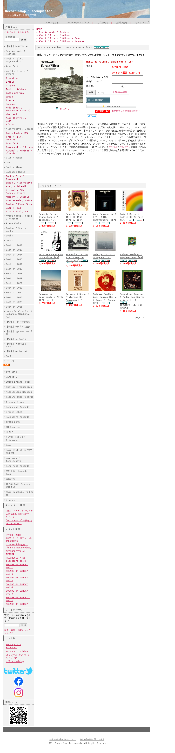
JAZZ (8, 162)
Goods (9, 240)
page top (140, 317)
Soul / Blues (14, 167)
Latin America (15, 93)
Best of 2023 (14, 297)
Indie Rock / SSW (17, 133)
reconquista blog (17, 651)
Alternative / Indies (19, 128)
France (10, 100)
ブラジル (113, 147)
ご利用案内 (102, 22)
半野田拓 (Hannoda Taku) (16, 472)
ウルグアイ (125, 147)
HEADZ (9, 432)
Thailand (11, 114)
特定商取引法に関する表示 (92, 739)
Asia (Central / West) (16, 119)
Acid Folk (12, 66)
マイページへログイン (78, 22)
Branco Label (14, 412)
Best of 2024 (14, 302)
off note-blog (15, 661)
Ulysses (11, 500)
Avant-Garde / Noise (19, 200)
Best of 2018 (14, 273)
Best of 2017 (14, 269)
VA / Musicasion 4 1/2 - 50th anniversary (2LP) (104, 217)
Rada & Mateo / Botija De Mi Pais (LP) (131, 217)
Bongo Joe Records (17, 407)
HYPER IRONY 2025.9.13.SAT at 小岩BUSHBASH (18, 538)
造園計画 (10, 479)
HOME (39, 29)
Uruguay (11, 85)
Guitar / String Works (16, 229)
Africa (10, 124)
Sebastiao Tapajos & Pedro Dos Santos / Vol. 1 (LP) (132, 297)
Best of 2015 (14, 259)
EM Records (13, 427)
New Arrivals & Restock (15, 52)
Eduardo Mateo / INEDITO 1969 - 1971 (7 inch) (76, 217)
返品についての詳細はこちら (126, 111)
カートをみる (52, 22)
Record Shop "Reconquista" (28, 11)
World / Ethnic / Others (17, 72)
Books (9, 235)
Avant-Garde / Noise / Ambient (19, 217)
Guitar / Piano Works (19, 204)
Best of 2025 (14, 306)
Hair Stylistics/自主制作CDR (19, 451)
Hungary (11, 104)
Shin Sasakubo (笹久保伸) (19, 493)
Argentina (12, 78)
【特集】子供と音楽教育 (18, 322)
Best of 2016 (14, 264)
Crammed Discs (15, 402)
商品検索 (10, 37)
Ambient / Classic (17, 196)
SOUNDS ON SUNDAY (17, 604)
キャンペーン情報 (15, 505)
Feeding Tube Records (19, 397)
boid (8, 445)
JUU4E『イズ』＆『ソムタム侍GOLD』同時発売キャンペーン (19, 314)
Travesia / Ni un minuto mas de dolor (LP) (77, 257)
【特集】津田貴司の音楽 (18, 326)
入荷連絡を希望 (120, 92)
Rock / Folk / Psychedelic (15, 60)
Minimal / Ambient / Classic (19, 152)
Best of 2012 (14, 245)
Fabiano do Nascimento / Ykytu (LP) (51, 297)
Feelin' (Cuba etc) (18, 89)
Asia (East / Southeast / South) (18, 109)
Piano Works (13, 223)
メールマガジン (14, 610)
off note (11, 372)
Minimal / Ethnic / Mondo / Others (18, 191)
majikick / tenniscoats (13, 459)
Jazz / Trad (13, 208)
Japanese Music (15, 172)
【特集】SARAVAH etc (18, 46)
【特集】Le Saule (16, 339)
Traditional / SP (17, 211)
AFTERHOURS (13, 422)
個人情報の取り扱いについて (63, 739)
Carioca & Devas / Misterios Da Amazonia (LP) (77, 297)
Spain (9, 96)
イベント (10, 360)
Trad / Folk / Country (15, 138)
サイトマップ (142, 22)
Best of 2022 (14, 292)
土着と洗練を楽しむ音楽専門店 (20, 15)
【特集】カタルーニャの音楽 (19, 333)
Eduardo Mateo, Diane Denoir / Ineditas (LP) (48, 217)
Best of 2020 (14, 283)
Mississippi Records (19, 392)
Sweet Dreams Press (18, 382)
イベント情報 (12, 529)
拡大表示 (64, 109)
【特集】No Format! (17, 351)
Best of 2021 (14, 287)
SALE (8, 356)
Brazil (10, 82)
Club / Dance (14, 157)
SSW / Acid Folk (16, 186)
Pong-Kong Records (17, 466)
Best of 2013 (14, 250)
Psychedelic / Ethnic (19, 147)
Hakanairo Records (17, 417)
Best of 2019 (14, 278)
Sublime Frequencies (19, 387)
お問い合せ (121, 22)
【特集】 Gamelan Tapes (16, 345)
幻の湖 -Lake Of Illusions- (15, 438)
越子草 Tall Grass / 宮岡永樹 (18, 485)
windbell (11, 377)
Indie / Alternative (19, 182)
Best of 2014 (14, 254)
